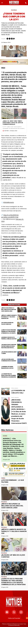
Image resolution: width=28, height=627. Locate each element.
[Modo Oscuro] (26, 2)
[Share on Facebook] (10, 39)
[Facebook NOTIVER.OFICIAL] (7, 612)
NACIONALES (14, 9)
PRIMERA (3, 477)
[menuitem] (14, 618)
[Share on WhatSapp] (14, 38)
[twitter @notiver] (14, 612)
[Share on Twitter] (7, 39)
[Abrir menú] (2, 2)
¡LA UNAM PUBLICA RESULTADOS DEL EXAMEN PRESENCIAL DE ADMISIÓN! (8, 375)
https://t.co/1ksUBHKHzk (11, 215)
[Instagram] (21, 612)
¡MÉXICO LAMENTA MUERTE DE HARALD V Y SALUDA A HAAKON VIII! (9, 317)
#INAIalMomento (8, 202)
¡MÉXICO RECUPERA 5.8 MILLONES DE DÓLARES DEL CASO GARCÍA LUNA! (8, 309)
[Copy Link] (12, 39)
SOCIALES (5, 435)
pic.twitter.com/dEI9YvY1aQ (9, 217)
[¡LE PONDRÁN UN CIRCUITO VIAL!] (5, 391)
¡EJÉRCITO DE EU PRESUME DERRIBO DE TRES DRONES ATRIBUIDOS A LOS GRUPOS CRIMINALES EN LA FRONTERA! (8, 333)
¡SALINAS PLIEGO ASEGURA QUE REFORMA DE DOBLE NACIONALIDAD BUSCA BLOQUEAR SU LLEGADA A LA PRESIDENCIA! (9, 347)
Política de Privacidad (14, 618)
